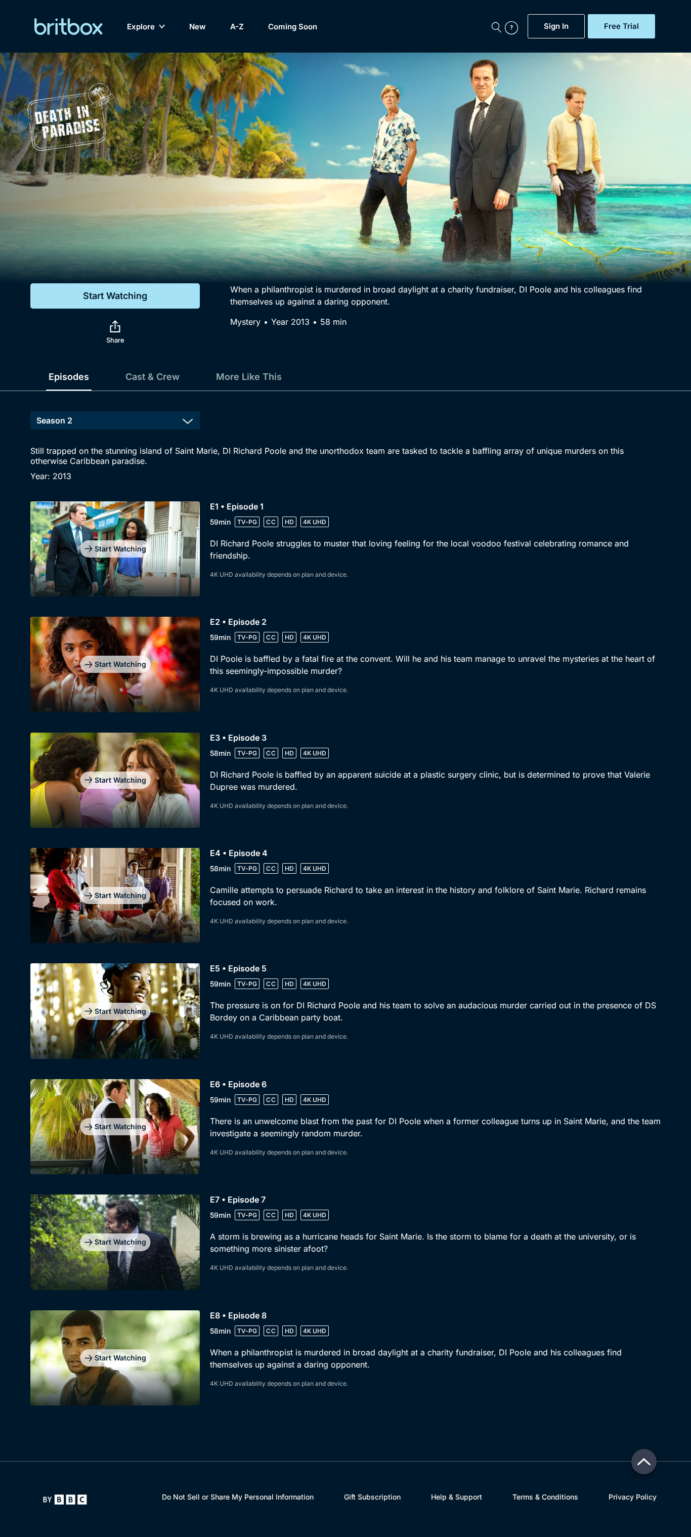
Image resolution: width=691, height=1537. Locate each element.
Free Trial (621, 26)
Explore (141, 26)
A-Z (237, 26)
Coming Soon (292, 26)
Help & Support (456, 1496)
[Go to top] (644, 1461)
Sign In (556, 26)
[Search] (496, 26)
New (197, 26)
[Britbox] (68, 26)
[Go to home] (65, 1500)
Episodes (69, 376)
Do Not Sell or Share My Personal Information (238, 1496)
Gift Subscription (372, 1496)
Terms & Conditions (545, 1496)
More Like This (249, 376)
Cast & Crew (152, 376)
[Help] (514, 26)
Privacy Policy (633, 1496)
